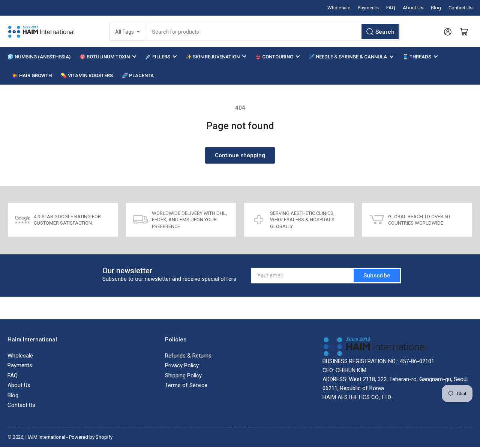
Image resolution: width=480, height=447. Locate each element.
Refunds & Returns (188, 355)
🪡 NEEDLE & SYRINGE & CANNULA (348, 57)
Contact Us (460, 7)
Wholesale (338, 7)
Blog (436, 7)
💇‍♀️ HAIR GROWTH (32, 75)
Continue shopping (240, 155)
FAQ (390, 7)
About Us (413, 7)
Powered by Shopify (90, 437)
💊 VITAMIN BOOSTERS (87, 75)
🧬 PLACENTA (138, 75)
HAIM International (45, 437)
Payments (368, 7)
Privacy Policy (182, 365)
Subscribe (376, 275)
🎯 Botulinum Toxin (105, 57)
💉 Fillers (157, 57)
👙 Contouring (274, 57)
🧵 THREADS (416, 57)
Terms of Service (186, 385)
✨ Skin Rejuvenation (213, 57)
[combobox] (272, 31)
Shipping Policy (183, 375)
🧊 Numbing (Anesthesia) (39, 57)
